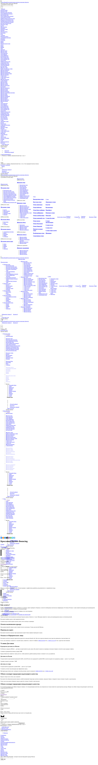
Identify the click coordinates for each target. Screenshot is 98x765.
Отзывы (5, 581)
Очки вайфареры (23, 191)
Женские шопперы (24, 211)
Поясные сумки (7, 213)
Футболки (5, 236)
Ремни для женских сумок (26, 212)
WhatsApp (5, 733)
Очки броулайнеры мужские (9, 195)
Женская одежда (21, 234)
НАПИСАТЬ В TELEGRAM (9, 614)
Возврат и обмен (7, 585)
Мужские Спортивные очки (9, 194)
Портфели (5, 212)
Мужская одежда (6, 229)
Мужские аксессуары (7, 241)
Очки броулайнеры (24, 189)
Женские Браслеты (24, 250)
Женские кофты (23, 237)
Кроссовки (5, 222)
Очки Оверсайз (37, 226)
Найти (2, 759)
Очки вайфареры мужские (9, 196)
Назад (8, 335)
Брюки (4, 233)
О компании (3, 735)
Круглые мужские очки (8, 191)
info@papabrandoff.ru (6, 154)
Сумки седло (23, 215)
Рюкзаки (5, 214)
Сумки (7, 549)
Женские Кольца (23, 254)
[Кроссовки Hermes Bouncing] (7, 557)
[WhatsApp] (10, 538)
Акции (2, 749)
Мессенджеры (6, 211)
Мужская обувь (5, 219)
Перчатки (5, 248)
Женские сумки (21, 203)
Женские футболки (24, 242)
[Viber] (9, 538)
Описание (5, 579)
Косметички (49, 207)
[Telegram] (14, 538)
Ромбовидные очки (24, 197)
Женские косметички (24, 206)
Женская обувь (21, 222)
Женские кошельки (24, 208)
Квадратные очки (7, 190)
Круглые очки (23, 186)
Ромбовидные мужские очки (9, 202)
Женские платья (23, 238)
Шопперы (48, 233)
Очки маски (22, 194)
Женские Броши (23, 251)
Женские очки (21, 182)
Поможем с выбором (5, 165)
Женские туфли (23, 228)
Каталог (2, 750)
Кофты (4, 235)
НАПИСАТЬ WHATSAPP (24, 614)
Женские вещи (9, 413)
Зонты (4, 244)
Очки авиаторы (23, 187)
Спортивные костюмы (8, 231)
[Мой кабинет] (1, 324)
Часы (4, 247)
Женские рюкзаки (24, 210)
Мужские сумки (5, 207)
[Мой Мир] (5, 538)
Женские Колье (23, 253)
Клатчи (5, 209)
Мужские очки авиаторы (9, 192)
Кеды (4, 223)
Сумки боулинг (23, 214)
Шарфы (5, 246)
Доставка (5, 584)
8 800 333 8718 (10, 408)
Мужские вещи (9, 336)
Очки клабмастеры (24, 192)
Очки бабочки (23, 188)
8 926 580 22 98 (5, 144)
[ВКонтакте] (1, 538)
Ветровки (5, 234)
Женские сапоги (23, 227)
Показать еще (10, 397)
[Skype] (12, 538)
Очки (7, 501)
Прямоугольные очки (24, 195)
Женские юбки (23, 243)
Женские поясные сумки (25, 209)
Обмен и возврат (4, 738)
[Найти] (2, 7)
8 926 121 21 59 (15, 613)
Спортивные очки (24, 198)
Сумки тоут (22, 216)
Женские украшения (23, 248)
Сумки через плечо (24, 217)
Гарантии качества (5, 740)
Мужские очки (5, 188)
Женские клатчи (23, 205)
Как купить (5, 582)
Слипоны (5, 224)
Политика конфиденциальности (8, 742)
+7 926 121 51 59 (4, 728)
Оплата (5, 583)
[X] (7, 538)
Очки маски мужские (8, 198)
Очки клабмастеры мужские (9, 197)
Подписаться (21, 723)
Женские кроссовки (24, 226)
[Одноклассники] (3, 538)
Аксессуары (3, 748)
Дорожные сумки (51, 202)
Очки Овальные (38, 223)
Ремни (4, 245)
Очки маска (36, 221)
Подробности (4, 564)
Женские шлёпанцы (24, 229)
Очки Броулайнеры (39, 210)
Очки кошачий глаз (24, 193)
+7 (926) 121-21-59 (51, 640)
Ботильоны (22, 225)
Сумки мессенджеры (49, 221)
